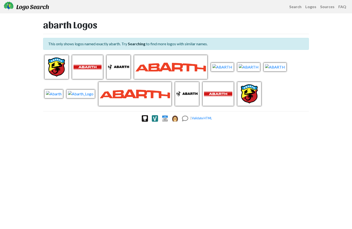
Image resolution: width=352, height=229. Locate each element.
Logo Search (32, 6)
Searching (136, 43)
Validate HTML (202, 118)
